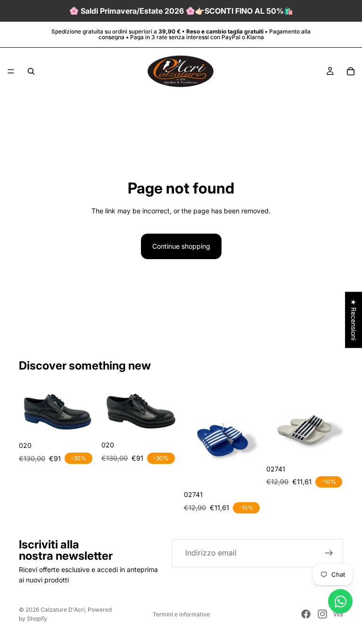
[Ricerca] (31, 71)
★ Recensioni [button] (354, 319)
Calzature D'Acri (63, 609)
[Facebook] (306, 614)
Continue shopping (181, 246)
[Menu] (11, 71)
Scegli (89, 422)
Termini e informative (181, 614)
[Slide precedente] (29, 409)
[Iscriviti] (329, 553)
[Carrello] (350, 71)
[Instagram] (322, 614)
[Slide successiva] (85, 409)
